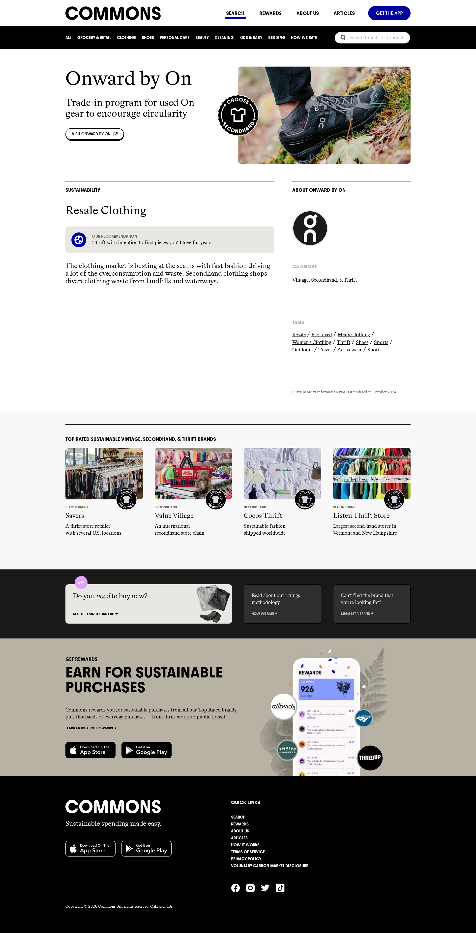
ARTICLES (344, 13)
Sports (381, 342)
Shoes (362, 342)
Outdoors (302, 349)
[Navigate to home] (142, 13)
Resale (299, 334)
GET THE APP (389, 13)
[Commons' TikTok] (283, 887)
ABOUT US (308, 13)
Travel (325, 349)
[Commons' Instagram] (253, 887)
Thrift (343, 342)
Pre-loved (321, 334)
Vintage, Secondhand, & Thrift (324, 280)
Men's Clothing (354, 334)
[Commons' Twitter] (268, 887)
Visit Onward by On (91, 134)
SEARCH (235, 13)
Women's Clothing (311, 342)
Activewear (349, 349)
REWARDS (270, 13)
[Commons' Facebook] (238, 887)
